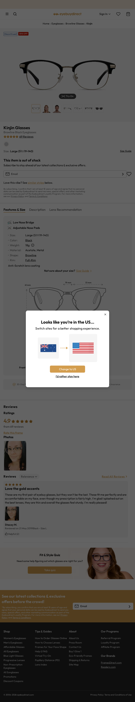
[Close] (105, 314)
